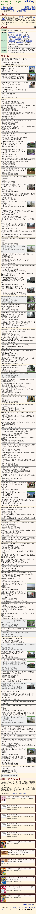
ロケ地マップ (14, 11)
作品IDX (10, 7)
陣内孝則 (26, 37)
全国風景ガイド (22, 17)
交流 (33, 9)
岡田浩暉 (29, 41)
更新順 (27, 7)
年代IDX (4, 7)
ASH (26, 907)
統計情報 (23, 11)
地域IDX (10, 9)
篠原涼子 (12, 41)
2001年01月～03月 (14, 32)
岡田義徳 (20, 43)
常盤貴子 (18, 35)
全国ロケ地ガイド (19, 907)
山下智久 (18, 39)
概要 (29, 9)
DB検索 (24, 9)
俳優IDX (4, 9)
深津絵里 (12, 37)
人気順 (33, 7)
